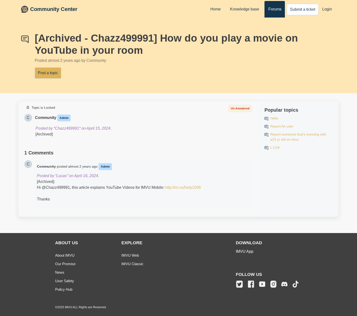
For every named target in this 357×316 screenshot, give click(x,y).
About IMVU (65, 255)
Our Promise (65, 264)
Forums (274, 9)
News (59, 272)
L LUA (275, 147)
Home (215, 9)
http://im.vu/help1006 (183, 187)
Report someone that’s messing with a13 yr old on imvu (298, 136)
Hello (274, 118)
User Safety (64, 281)
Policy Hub (63, 289)
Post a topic (48, 73)
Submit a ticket (302, 9)
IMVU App (244, 251)
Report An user (281, 126)
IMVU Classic (132, 264)
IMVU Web (130, 255)
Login (327, 9)
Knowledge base (244, 9)
